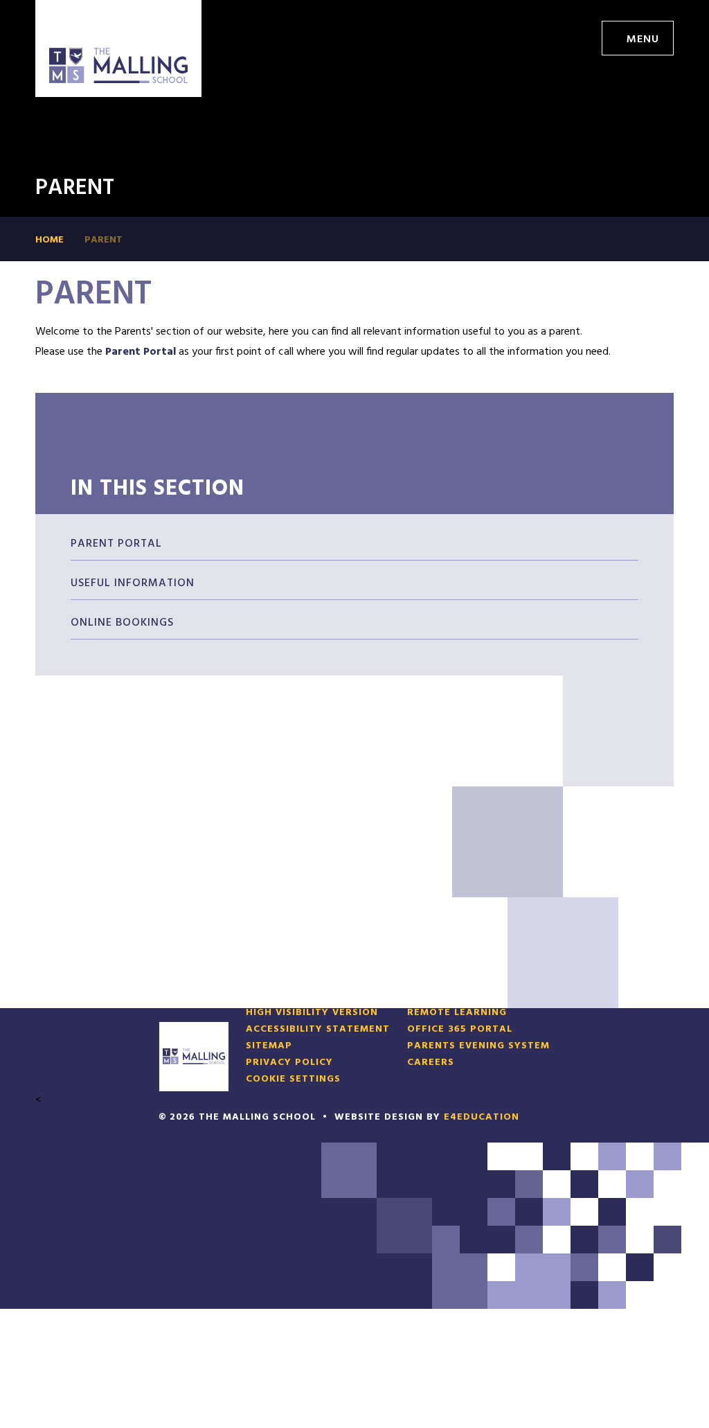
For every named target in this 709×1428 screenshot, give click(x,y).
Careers (430, 1063)
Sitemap (269, 1046)
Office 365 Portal (459, 1029)
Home (49, 240)
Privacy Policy (289, 1063)
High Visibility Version (312, 1013)
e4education (481, 1117)
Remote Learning (457, 1013)
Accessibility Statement (318, 1029)
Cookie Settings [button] (293, 1079)
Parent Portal (142, 352)
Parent (103, 240)
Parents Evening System (478, 1046)
